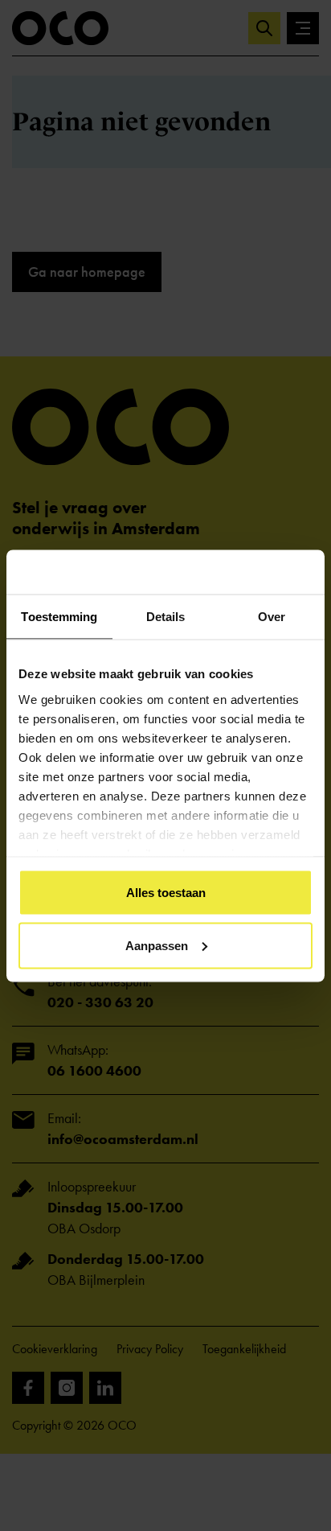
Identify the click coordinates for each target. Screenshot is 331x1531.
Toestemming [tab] (59, 617)
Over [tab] (271, 617)
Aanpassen (156, 945)
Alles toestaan (166, 892)
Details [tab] (166, 617)
